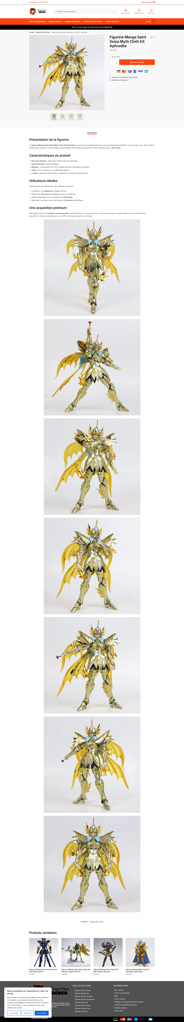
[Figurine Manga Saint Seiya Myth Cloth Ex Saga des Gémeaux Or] (151, 37)
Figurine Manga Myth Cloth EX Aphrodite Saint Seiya (137, 970)
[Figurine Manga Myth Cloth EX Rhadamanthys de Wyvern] (154, 37)
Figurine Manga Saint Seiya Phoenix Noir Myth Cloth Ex (43, 970)
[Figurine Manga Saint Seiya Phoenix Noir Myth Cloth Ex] (43, 952)
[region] (28, 1002)
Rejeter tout (28, 1013)
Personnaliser (14, 1013)
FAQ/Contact (139, 13)
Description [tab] (92, 133)
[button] (101, 38)
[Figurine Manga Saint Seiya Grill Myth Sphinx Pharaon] (108, 952)
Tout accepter (42, 1013)
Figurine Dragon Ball (82, 993)
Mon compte (125, 13)
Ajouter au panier (137, 62)
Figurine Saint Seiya (43, 32)
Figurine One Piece (81, 1002)
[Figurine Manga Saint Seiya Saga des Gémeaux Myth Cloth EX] (75, 952)
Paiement (151, 13)
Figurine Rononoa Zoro (83, 1008)
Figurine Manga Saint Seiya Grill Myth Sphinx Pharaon (106, 970)
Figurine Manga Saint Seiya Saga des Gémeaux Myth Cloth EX (75, 970)
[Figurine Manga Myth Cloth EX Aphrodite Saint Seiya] (140, 952)
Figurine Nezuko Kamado (83, 996)
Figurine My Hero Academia (84, 999)
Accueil (31, 32)
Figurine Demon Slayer (83, 990)
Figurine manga (147, 2)
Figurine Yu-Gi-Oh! (81, 1011)
